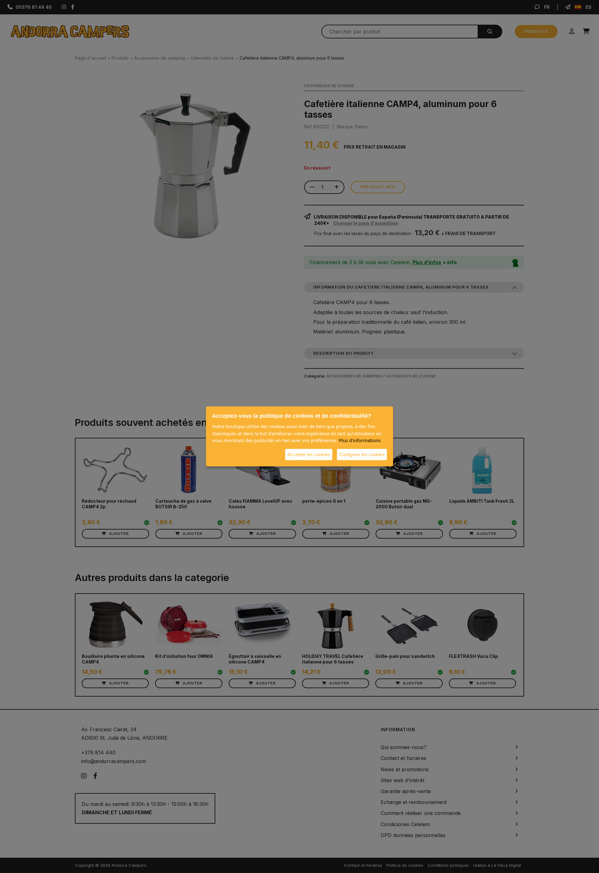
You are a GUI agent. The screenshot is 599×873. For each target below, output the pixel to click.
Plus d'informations (360, 440)
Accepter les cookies (308, 454)
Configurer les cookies (362, 454)
